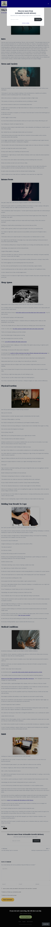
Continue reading (25, 23)
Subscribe (38, 19)
